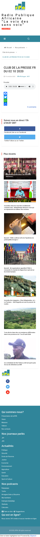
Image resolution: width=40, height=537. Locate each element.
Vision (4, 419)
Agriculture (5, 469)
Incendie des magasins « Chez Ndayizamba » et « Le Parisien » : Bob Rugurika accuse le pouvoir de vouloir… (19, 302)
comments (32, 107)
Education (5, 476)
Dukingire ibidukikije (8, 501)
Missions (4, 422)
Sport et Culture (7, 479)
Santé (4, 473)
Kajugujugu (5, 488)
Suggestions (20, 511)
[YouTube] (8, 392)
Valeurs (4, 426)
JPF (3, 438)
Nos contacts (6, 429)
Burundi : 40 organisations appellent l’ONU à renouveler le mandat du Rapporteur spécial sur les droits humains (19, 270)
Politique (4, 450)
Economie (5, 463)
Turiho (4, 491)
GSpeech (33, 536)
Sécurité (4, 453)
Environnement (7, 466)
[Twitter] (20, 97)
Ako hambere (6, 498)
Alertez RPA (6, 29)
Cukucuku (5, 507)
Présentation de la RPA (9, 416)
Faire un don (10, 401)
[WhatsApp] (20, 100)
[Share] (20, 104)
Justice (4, 460)
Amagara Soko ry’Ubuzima (11, 494)
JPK (3, 441)
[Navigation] (5, 39)
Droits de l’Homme (8, 456)
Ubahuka (5, 504)
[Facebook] (20, 93)
